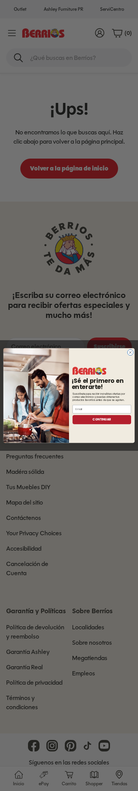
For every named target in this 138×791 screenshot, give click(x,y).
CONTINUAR (101, 419)
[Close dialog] (130, 352)
